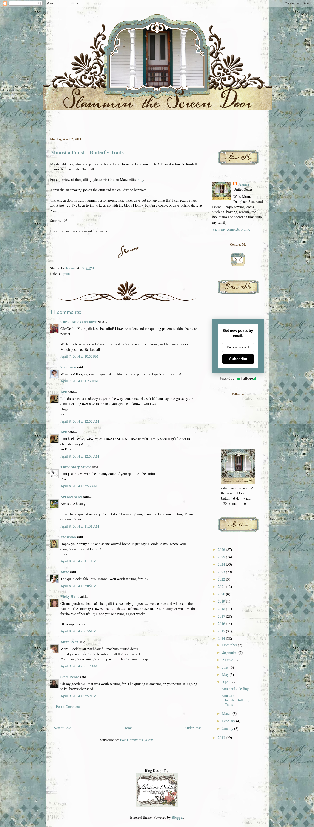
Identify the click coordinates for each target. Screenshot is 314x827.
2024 (222, 564)
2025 (222, 556)
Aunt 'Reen (69, 641)
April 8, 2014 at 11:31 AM (79, 526)
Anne (64, 571)
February (229, 720)
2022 (222, 579)
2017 (222, 616)
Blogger (177, 817)
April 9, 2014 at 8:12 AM (78, 665)
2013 (222, 737)
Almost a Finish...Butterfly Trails (235, 700)
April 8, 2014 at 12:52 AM (79, 421)
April (226, 681)
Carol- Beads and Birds (78, 321)
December (230, 644)
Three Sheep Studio (75, 466)
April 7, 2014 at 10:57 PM (79, 356)
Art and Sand (71, 496)
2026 (222, 549)
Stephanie (68, 367)
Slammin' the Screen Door (52, 19)
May (226, 674)
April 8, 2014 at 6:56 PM (78, 630)
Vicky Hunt (69, 596)
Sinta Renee (69, 676)
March (227, 713)
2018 (222, 608)
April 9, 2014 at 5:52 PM (78, 695)
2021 (222, 586)
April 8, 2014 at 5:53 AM (78, 485)
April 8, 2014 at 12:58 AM (79, 456)
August (228, 659)
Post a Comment (68, 706)
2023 (222, 571)
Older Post (193, 727)
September (230, 652)
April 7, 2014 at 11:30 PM (79, 380)
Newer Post (62, 727)
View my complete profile (231, 229)
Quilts (66, 273)
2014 (222, 638)
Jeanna (243, 184)
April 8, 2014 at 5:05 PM (78, 585)
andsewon (68, 536)
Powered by (227, 378)
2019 (222, 601)
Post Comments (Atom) (137, 739)
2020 (222, 593)
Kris (63, 391)
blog (140, 179)
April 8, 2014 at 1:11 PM (78, 560)
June (226, 667)
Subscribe (238, 359)
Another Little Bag (235, 688)
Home (127, 727)
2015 (222, 630)
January (228, 728)
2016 (222, 623)
